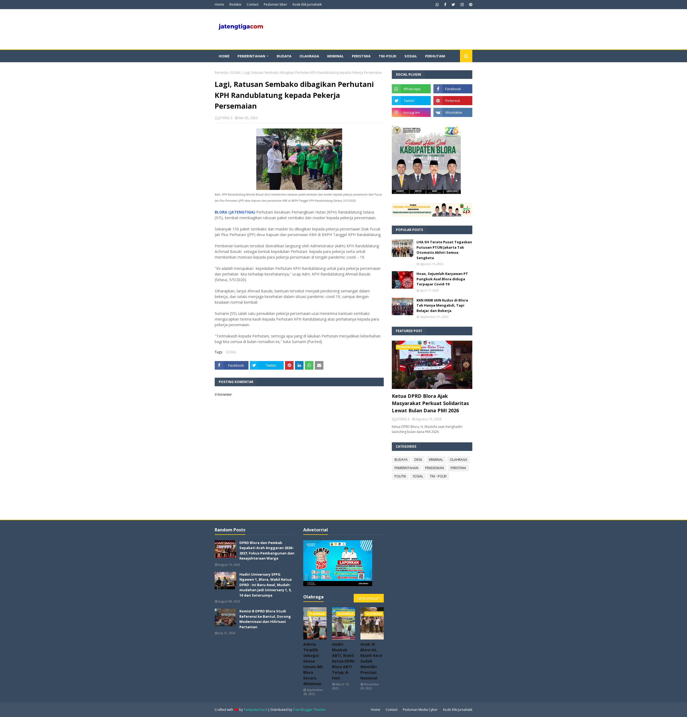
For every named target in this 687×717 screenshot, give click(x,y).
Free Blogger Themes (309, 709)
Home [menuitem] (224, 56)
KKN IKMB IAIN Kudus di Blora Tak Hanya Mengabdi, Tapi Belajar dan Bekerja (442, 305)
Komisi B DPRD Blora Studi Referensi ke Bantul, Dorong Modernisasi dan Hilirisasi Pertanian (265, 619)
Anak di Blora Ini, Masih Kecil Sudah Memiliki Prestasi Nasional (371, 661)
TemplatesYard (255, 709)
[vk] (452, 112)
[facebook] (445, 4)
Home (219, 4)
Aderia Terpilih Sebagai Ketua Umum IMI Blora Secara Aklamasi (313, 664)
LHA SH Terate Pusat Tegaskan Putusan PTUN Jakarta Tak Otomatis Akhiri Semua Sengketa (444, 250)
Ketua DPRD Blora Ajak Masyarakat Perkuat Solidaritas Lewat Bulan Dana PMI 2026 (430, 403)
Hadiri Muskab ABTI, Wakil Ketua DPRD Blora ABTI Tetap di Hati (343, 661)
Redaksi (235, 4)
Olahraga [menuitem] (309, 56)
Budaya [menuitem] (284, 56)
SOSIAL (236, 72)
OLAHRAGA (458, 459)
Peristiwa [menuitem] (361, 56)
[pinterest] (470, 4)
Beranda (221, 72)
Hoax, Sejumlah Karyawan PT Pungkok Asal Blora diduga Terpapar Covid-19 (442, 278)
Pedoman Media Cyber (420, 709)
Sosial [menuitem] (410, 56)
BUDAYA (401, 459)
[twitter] (453, 4)
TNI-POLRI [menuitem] (387, 56)
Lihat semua (368, 598)
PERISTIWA (458, 468)
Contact (252, 4)
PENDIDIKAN (434, 468)
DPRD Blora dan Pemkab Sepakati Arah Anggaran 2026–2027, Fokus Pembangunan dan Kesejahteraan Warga (266, 550)
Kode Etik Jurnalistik (307, 4)
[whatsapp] (437, 4)
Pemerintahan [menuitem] (251, 56)
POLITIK (400, 476)
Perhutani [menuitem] (435, 56)
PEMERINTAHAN (406, 468)
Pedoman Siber (275, 4)
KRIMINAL (436, 459)
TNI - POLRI (438, 476)
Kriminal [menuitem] (335, 56)
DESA (418, 459)
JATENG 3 (225, 118)
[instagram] (462, 4)
